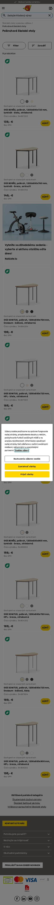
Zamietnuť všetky (27, 466)
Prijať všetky (27, 474)
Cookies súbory (21, 450)
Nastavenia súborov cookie (27, 459)
